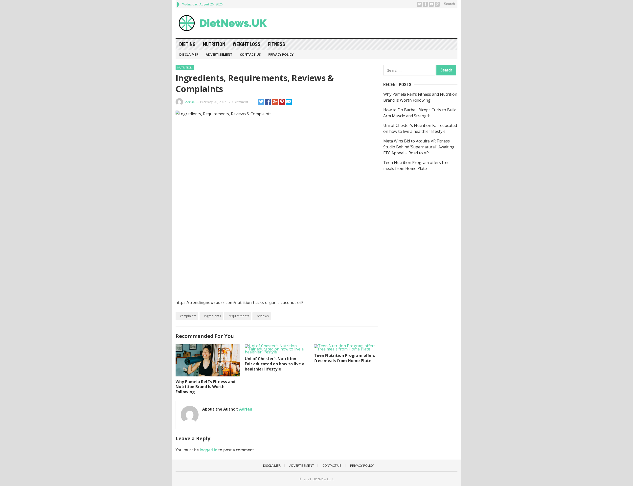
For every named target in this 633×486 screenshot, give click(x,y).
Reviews (263, 316)
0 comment (240, 101)
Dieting (187, 44)
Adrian (190, 101)
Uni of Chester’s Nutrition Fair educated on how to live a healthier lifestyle (274, 364)
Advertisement (219, 54)
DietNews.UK (323, 479)
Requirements (239, 316)
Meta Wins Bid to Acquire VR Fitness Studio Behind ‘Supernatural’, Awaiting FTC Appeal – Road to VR (418, 147)
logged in (208, 450)
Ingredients (212, 316)
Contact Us (250, 54)
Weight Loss (246, 44)
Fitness (276, 44)
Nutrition (214, 44)
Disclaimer (188, 54)
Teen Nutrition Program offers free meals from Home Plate (344, 358)
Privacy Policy (281, 54)
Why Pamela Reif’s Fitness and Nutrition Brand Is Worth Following (205, 387)
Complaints (188, 316)
